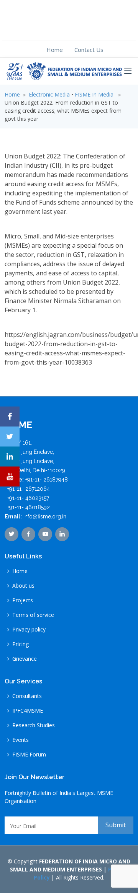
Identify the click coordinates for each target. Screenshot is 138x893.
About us (23, 585)
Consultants (27, 696)
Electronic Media (49, 94)
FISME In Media (94, 94)
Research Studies (33, 725)
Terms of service (33, 615)
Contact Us (89, 49)
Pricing (20, 644)
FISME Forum (29, 754)
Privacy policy (29, 629)
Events (20, 740)
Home (54, 49)
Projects (22, 600)
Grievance (24, 658)
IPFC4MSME (27, 710)
